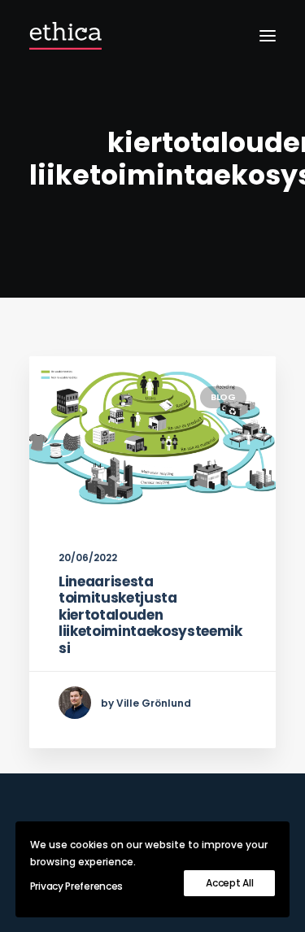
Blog (223, 396)
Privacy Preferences (76, 886)
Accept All (229, 883)
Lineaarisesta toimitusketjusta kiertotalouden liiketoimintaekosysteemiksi (150, 615)
